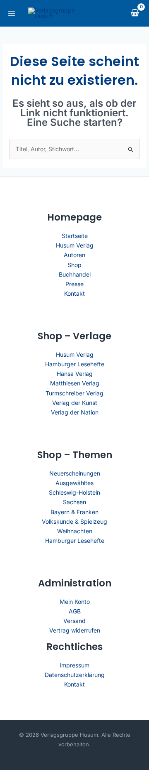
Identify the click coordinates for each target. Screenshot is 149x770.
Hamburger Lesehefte (74, 364)
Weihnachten (74, 531)
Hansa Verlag (75, 373)
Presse (74, 283)
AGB (75, 611)
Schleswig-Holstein (74, 492)
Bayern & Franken (74, 511)
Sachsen (74, 501)
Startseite (75, 235)
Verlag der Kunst (74, 402)
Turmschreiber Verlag (74, 393)
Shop (74, 264)
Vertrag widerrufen (74, 630)
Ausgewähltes (74, 482)
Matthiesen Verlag (74, 383)
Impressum (74, 665)
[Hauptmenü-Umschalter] (11, 13)
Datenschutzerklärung (75, 674)
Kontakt (74, 293)
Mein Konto (75, 601)
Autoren (74, 254)
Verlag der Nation (75, 412)
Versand (74, 620)
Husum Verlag (75, 245)
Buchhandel (75, 274)
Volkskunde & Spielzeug (74, 521)
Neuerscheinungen (74, 473)
